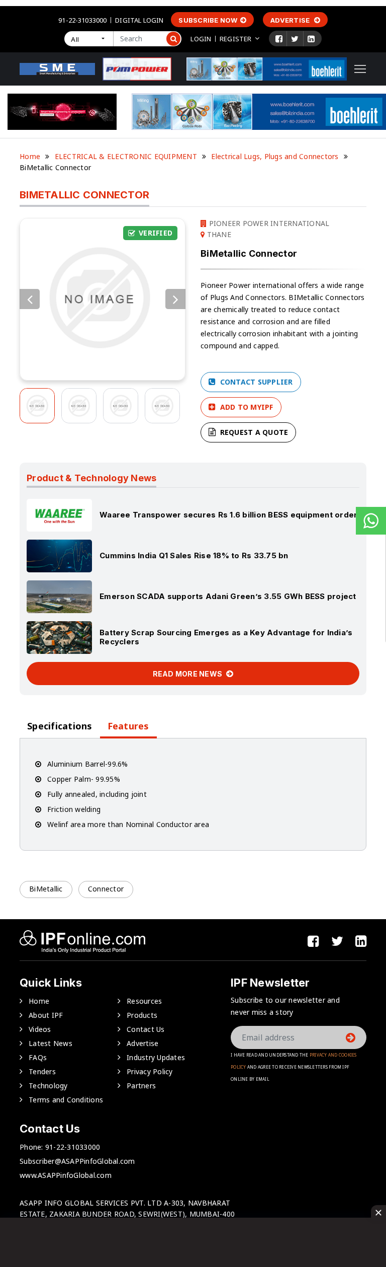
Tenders (42, 1071)
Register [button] (235, 38)
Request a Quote (253, 432)
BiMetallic (46, 888)
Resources (144, 1001)
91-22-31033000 (82, 20)
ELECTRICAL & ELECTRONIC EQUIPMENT (126, 156)
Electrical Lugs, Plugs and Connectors (274, 156)
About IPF (46, 1015)
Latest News (50, 1043)
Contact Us (146, 1029)
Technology (48, 1085)
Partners (141, 1085)
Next (175, 299)
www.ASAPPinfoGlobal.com (66, 1175)
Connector (106, 888)
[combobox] (88, 38)
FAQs (38, 1057)
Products (142, 1015)
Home (30, 156)
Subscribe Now (207, 20)
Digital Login (139, 20)
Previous (30, 299)
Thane (218, 234)
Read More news (188, 673)
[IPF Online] (57, 68)
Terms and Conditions (66, 1099)
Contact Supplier (255, 382)
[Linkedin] (311, 38)
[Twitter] (295, 38)
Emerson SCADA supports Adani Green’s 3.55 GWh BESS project (228, 596)
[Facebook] (278, 38)
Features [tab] (128, 726)
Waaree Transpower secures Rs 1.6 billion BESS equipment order (228, 514)
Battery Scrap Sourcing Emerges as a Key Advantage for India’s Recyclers (226, 637)
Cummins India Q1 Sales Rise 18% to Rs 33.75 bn (194, 555)
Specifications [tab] (59, 726)
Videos (40, 1029)
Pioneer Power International (268, 223)
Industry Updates (156, 1057)
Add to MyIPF (245, 407)
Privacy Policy (150, 1071)
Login (200, 38)
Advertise (291, 20)
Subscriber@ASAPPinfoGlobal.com (77, 1161)
